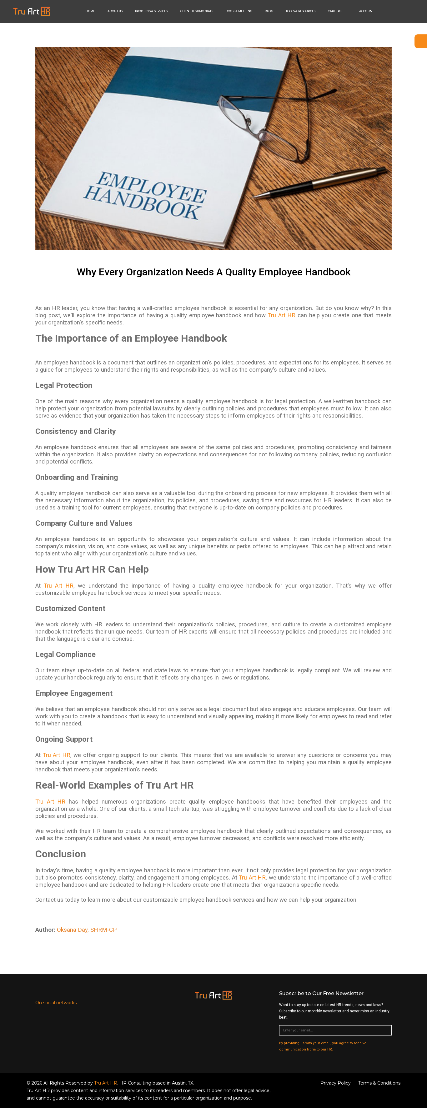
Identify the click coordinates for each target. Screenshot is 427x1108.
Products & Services (151, 11)
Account (366, 11)
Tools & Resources (300, 11)
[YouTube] (416, 11)
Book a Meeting (239, 11)
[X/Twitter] (409, 11)
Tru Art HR (281, 315)
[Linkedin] (392, 11)
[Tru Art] (32, 11)
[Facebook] (401, 11)
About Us (115, 11)
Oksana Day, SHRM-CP (87, 929)
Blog (269, 11)
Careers (334, 11)
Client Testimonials (197, 11)
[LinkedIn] (85, 1002)
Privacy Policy (335, 1083)
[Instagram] (134, 1002)
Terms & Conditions (379, 1083)
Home (90, 11)
